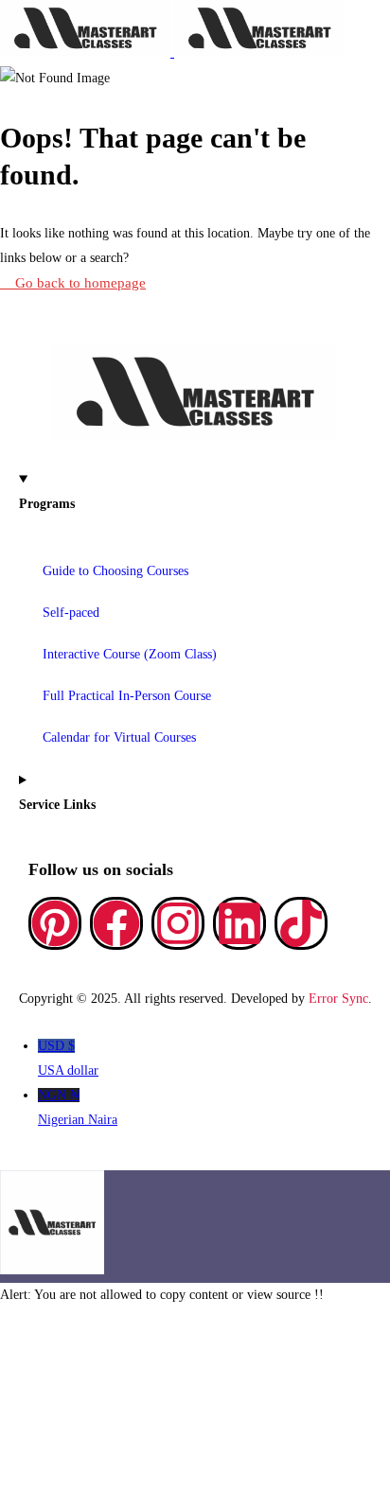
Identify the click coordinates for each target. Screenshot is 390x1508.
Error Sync (338, 998)
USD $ (68, 1058)
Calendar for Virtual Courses (119, 737)
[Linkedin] (239, 923)
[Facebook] (116, 923)
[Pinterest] (54, 923)
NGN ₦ (77, 1107)
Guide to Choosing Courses (115, 571)
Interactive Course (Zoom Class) (130, 654)
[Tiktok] (301, 923)
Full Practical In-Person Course (127, 696)
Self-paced (71, 612)
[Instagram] (177, 923)
